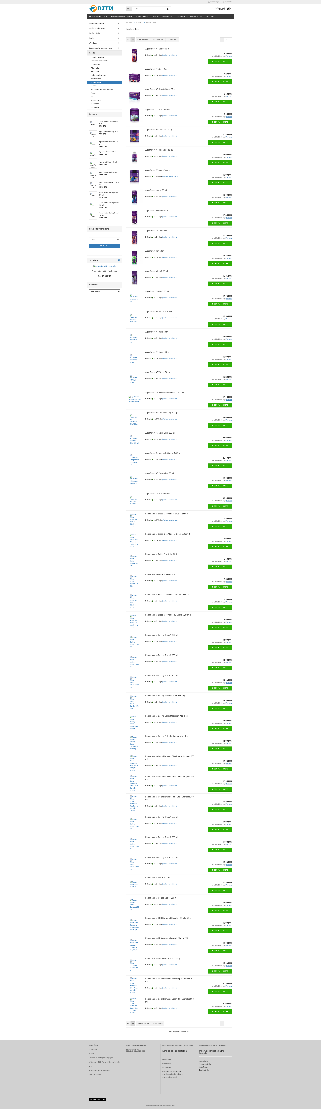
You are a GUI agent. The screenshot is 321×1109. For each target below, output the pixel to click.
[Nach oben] (314, 1105)
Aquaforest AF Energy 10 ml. (158, 49)
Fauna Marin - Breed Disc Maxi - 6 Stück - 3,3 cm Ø (167, 534)
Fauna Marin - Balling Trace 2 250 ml (161, 655)
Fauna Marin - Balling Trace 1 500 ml (161, 817)
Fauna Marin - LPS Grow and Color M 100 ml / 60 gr (168, 918)
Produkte (210, 16)
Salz (92, 97)
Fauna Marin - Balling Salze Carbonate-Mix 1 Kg (166, 736)
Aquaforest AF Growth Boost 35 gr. (160, 89)
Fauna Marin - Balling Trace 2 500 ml (161, 837)
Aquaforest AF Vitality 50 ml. (158, 372)
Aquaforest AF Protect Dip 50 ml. (159, 473)
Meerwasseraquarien (98, 16)
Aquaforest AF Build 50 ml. (157, 332)
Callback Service (95, 1075)
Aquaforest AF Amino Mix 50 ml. (159, 311)
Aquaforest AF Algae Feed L (157, 170)
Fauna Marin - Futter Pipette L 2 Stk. (161, 574)
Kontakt (92, 1053)
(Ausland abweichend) (169, 55)
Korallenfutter (96, 79)
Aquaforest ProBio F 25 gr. (157, 69)
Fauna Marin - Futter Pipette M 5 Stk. (161, 554)
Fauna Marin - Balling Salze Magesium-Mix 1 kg (166, 716)
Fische (156, 16)
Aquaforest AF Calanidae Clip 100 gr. (161, 412)
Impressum (93, 1049)
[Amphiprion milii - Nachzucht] (104, 266)
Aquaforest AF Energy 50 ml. (158, 352)
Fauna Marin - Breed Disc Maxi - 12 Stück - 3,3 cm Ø (168, 615)
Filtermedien (95, 68)
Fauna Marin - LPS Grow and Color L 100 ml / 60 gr (168, 938)
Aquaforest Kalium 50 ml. (156, 231)
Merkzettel (228, 2)
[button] (128, 39)
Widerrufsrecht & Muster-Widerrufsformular (104, 1062)
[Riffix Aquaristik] (105, 9)
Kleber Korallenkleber (98, 75)
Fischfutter (95, 71)
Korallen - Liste (142, 16)
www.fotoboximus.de (169, 1077)
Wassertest (95, 104)
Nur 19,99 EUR (104, 276)
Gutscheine (95, 107)
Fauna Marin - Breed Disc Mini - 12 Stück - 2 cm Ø (167, 594)
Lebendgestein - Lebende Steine (189, 16)
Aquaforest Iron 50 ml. (155, 251)
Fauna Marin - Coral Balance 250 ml (161, 898)
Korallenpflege (96, 82)
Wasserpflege (96, 100)
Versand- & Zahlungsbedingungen (101, 1058)
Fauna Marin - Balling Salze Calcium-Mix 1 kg (165, 696)
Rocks (93, 93)
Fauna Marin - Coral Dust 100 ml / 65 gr (162, 958)
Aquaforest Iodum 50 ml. (156, 190)
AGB (90, 1066)
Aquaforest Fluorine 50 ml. (157, 210)
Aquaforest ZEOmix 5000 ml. (158, 493)
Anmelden (104, 246)
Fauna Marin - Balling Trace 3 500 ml (161, 857)
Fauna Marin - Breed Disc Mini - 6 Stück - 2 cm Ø (166, 514)
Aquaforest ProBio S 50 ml (157, 291)
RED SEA (94, 86)
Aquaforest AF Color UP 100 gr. (159, 129)
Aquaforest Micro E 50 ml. (156, 271)
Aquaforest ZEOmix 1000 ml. (158, 109)
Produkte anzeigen (97, 57)
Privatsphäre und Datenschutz (99, 1070)
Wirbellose (167, 16)
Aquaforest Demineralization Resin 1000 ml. (164, 392)
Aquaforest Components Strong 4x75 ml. (163, 453)
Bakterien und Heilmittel (99, 61)
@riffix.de (140, 1051)
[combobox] (143, 39)
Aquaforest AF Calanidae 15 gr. (159, 150)
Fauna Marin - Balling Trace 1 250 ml (161, 635)
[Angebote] (119, 260)
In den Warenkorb (220, 61)
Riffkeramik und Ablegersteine (102, 89)
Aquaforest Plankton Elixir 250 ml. (160, 433)
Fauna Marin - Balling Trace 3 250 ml (161, 675)
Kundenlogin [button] (214, 2)
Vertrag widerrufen (97, 1099)
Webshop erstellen (152, 1106)
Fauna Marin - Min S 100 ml (157, 877)
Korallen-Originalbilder (121, 16)
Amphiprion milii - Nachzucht (104, 271)
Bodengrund (95, 64)
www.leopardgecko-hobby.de (172, 1074)
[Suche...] (168, 9)
